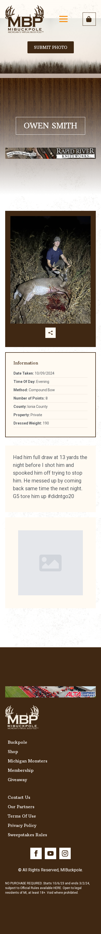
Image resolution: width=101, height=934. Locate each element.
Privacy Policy (22, 825)
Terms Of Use (22, 816)
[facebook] (36, 853)
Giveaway (17, 779)
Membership (21, 770)
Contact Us (19, 797)
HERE (57, 888)
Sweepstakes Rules (27, 834)
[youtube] (50, 853)
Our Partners (21, 806)
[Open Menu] (63, 19)
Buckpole (17, 742)
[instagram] (65, 853)
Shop (13, 751)
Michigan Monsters (27, 760)
